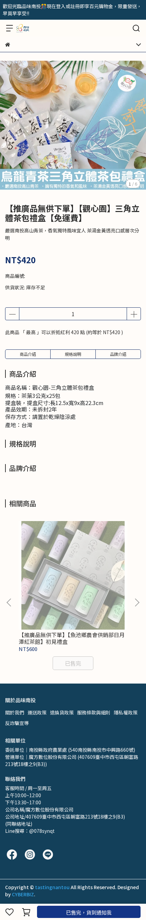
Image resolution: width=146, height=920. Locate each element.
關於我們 (14, 712)
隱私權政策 (126, 712)
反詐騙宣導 (17, 723)
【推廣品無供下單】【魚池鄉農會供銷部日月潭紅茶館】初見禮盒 (72, 638)
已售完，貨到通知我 (89, 912)
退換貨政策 (62, 712)
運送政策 (37, 712)
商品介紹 (28, 354)
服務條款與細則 (93, 712)
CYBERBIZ (23, 894)
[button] (137, 602)
